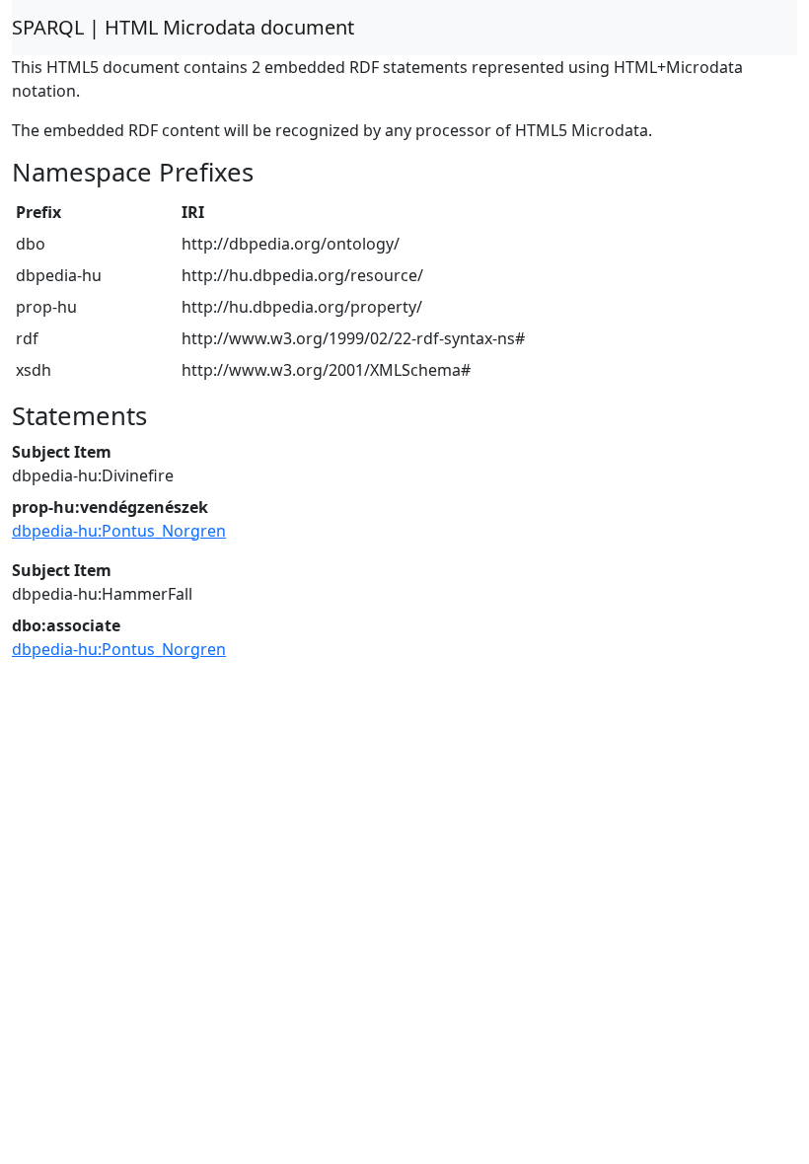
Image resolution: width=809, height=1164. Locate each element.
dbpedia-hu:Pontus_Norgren (119, 531)
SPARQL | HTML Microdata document (183, 27)
